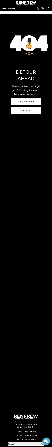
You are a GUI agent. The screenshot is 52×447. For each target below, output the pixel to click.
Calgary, (20, 427)
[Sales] (42, 8)
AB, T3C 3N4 (29, 427)
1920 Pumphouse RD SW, (26, 424)
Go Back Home (26, 101)
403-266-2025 (31, 439)
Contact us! (26, 110)
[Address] (38, 8)
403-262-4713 (31, 435)
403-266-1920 (31, 431)
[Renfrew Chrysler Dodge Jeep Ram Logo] (26, 3)
